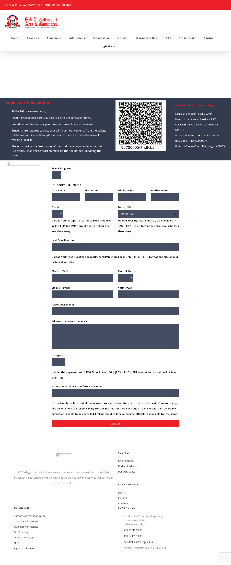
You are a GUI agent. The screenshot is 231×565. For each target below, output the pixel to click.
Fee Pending (21, 532)
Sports (122, 492)
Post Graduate (126, 471)
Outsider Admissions (26, 526)
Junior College (126, 460)
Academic (123, 503)
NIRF (17, 543)
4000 (39, 4)
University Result (24, 537)
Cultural (122, 498)
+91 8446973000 (133, 536)
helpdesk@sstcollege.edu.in (58, 4)
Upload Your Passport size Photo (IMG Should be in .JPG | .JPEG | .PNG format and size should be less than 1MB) (81, 226)
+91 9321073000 (27, 4)
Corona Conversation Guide (30, 515)
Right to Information (25, 548)
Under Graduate (127, 466)
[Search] (124, 46)
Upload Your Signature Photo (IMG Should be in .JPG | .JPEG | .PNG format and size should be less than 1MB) (148, 226)
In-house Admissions (26, 521)
